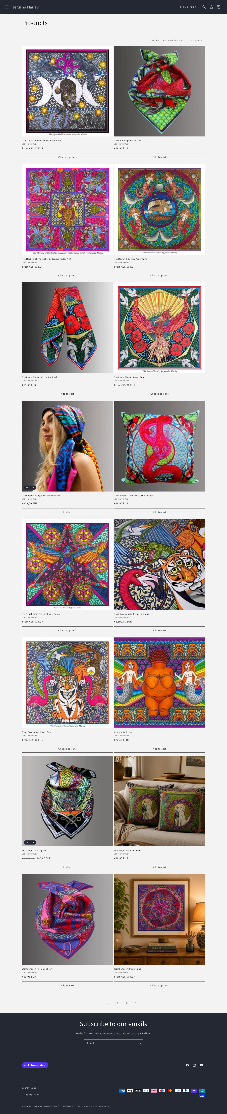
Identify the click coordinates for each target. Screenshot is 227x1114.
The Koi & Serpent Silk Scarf (128, 140)
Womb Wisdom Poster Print (127, 969)
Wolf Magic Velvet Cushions (127, 850)
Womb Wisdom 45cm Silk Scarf (37, 969)
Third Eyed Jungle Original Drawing (131, 614)
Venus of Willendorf (123, 732)
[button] (7, 7)
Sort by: (155, 40)
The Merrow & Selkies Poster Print (130, 259)
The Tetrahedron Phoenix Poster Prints (40, 614)
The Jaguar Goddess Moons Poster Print (41, 140)
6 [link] (127, 1003)
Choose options (67, 157)
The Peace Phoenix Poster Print (129, 377)
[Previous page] (82, 1003)
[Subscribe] (139, 1043)
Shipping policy (102, 1106)
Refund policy (69, 1106)
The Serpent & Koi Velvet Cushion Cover (133, 495)
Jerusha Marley (35, 1106)
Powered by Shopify (51, 1106)
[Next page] (145, 1003)
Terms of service (85, 1106)
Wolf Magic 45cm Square (34, 850)
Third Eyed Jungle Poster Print (37, 732)
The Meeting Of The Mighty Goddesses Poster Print (46, 259)
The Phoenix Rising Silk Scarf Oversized (41, 495)
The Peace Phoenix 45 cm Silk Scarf (39, 377)
